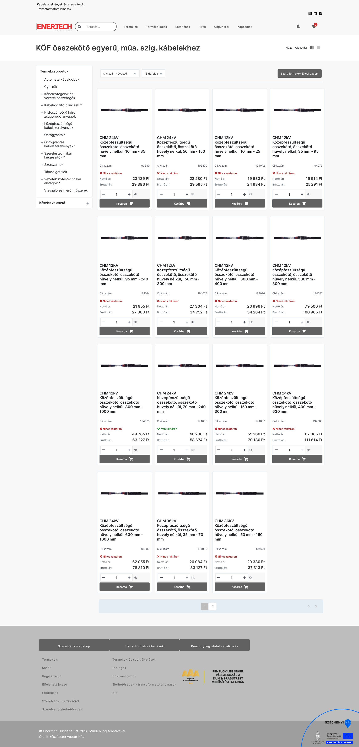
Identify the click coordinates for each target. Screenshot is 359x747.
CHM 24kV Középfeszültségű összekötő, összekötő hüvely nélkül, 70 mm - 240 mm (181, 402)
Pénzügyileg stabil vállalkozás (214, 646)
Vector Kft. (75, 737)
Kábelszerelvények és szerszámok (60, 4)
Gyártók (50, 87)
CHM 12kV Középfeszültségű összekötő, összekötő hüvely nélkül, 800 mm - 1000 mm (121, 402)
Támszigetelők (55, 172)
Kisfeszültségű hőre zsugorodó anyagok (60, 114)
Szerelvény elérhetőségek (62, 709)
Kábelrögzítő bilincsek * (63, 105)
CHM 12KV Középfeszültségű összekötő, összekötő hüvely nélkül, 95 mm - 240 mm (124, 274)
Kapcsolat (244, 26)
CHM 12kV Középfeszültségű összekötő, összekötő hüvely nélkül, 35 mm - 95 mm (295, 146)
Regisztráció (51, 676)
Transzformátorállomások (54, 9)
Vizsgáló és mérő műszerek (66, 190)
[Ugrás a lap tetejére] (346, 722)
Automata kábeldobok (61, 79)
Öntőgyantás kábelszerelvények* (59, 144)
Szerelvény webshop (74, 646)
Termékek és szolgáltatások (134, 659)
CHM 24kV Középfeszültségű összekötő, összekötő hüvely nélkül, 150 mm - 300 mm (236, 402)
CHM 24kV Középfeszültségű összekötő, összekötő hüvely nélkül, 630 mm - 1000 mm (121, 530)
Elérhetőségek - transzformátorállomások (144, 684)
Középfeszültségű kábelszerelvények (58, 126)
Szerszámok (54, 164)
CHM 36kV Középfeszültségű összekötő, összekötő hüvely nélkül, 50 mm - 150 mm (239, 530)
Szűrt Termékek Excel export (299, 73)
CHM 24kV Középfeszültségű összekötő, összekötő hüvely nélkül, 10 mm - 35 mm (122, 146)
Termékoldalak (156, 26)
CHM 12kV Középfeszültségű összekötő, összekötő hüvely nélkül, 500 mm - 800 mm (293, 274)
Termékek (131, 26)
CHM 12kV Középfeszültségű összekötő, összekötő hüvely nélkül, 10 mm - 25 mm (237, 146)
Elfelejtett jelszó (54, 684)
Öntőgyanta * (54, 135)
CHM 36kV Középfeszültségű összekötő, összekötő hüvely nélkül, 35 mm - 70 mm (180, 530)
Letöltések (182, 26)
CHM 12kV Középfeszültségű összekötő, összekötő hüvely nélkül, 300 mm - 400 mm (236, 274)
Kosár (46, 668)
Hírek (202, 26)
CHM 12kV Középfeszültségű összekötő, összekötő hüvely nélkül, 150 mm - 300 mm (178, 274)
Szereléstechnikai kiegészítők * (58, 155)
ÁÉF (115, 692)
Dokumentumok (124, 676)
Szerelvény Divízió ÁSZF (61, 701)
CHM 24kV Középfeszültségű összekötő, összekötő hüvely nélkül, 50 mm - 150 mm (181, 146)
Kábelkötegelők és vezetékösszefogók (59, 96)
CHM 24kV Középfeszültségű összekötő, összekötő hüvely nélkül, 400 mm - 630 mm (294, 402)
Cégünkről (221, 26)
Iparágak (119, 668)
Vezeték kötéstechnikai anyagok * (62, 181)
